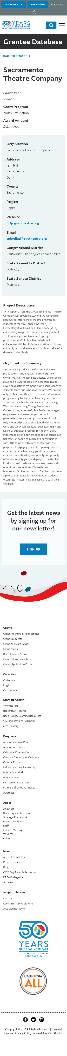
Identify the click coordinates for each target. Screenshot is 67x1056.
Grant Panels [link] (10, 649)
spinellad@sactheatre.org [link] (27, 238)
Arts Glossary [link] (11, 726)
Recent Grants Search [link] (15, 654)
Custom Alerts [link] (11, 690)
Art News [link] (8, 882)
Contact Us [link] (57, 4)
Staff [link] (6, 826)
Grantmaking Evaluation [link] (17, 659)
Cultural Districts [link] (13, 762)
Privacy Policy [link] (23, 1033)
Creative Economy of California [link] (21, 757)
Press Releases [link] (11, 862)
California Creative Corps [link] (17, 752)
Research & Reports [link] (14, 711)
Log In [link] (6, 685)
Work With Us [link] (11, 834)
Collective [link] (9, 680)
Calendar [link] (8, 838)
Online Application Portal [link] (17, 664)
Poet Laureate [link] (11, 777)
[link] (33, 12)
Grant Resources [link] (12, 639)
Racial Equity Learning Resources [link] (22, 716)
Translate (38, 4)
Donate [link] (7, 898)
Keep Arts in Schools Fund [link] (18, 903)
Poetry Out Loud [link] (13, 772)
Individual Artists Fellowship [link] (19, 767)
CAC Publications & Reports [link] (19, 721)
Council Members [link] (13, 821)
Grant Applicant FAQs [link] (15, 644)
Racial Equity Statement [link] (17, 813)
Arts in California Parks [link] (16, 742)
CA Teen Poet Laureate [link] (16, 782)
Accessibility (14, 4)
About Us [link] (8, 809)
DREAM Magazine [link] (13, 877)
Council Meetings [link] (13, 830)
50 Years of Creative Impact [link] (19, 787)
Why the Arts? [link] (11, 706)
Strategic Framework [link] (15, 817)
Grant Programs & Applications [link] (21, 634)
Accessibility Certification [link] (48, 1033)
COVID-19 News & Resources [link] (19, 872)
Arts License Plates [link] (14, 908)
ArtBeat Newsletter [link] (14, 857)
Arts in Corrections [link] (14, 747)
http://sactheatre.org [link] (23, 223)
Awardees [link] (8, 792)
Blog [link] (5, 867)
